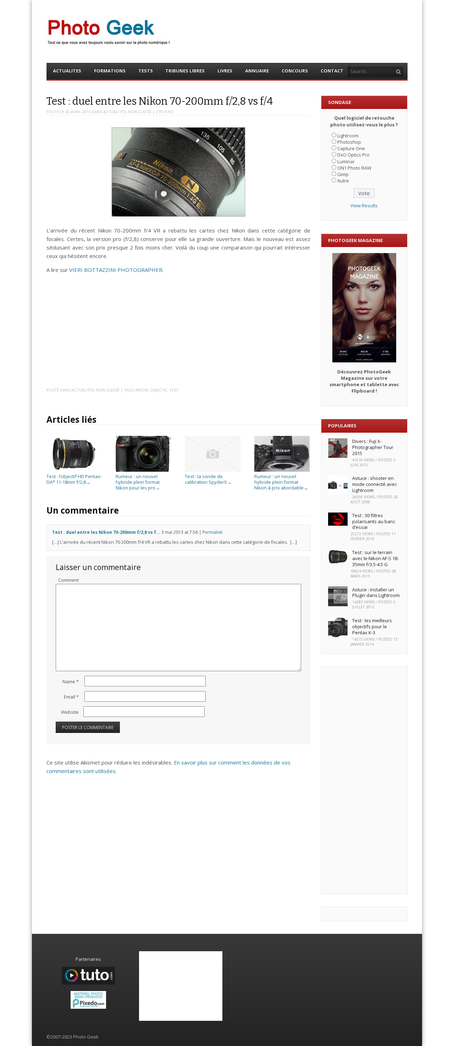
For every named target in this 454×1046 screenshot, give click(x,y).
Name (70, 681)
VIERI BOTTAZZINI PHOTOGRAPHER (115, 269)
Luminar (346, 161)
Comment (68, 580)
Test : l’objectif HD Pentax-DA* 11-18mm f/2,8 (74, 479)
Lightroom (348, 135)
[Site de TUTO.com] (88, 983)
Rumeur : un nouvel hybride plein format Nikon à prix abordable (281, 482)
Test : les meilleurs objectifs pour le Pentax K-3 (372, 626)
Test (173, 390)
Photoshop (349, 142)
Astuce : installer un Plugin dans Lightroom (376, 592)
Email (71, 697)
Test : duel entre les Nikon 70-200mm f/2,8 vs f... (106, 532)
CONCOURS (295, 70)
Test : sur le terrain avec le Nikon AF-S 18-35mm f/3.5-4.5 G (375, 558)
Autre (343, 180)
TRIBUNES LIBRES (185, 70)
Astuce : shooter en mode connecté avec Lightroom (374, 484)
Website (70, 712)
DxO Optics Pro (353, 155)
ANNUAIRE (257, 70)
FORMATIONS (110, 70)
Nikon (141, 390)
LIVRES (224, 70)
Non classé (139, 111)
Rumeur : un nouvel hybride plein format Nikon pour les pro (138, 482)
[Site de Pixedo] (88, 1007)
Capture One (351, 148)
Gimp (343, 174)
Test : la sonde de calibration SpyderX (208, 479)
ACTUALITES (67, 70)
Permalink (212, 532)
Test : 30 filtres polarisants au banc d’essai (373, 521)
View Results (364, 205)
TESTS (145, 70)
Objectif (158, 390)
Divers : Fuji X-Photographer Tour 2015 (372, 447)
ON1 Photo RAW (354, 168)
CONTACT (332, 70)
